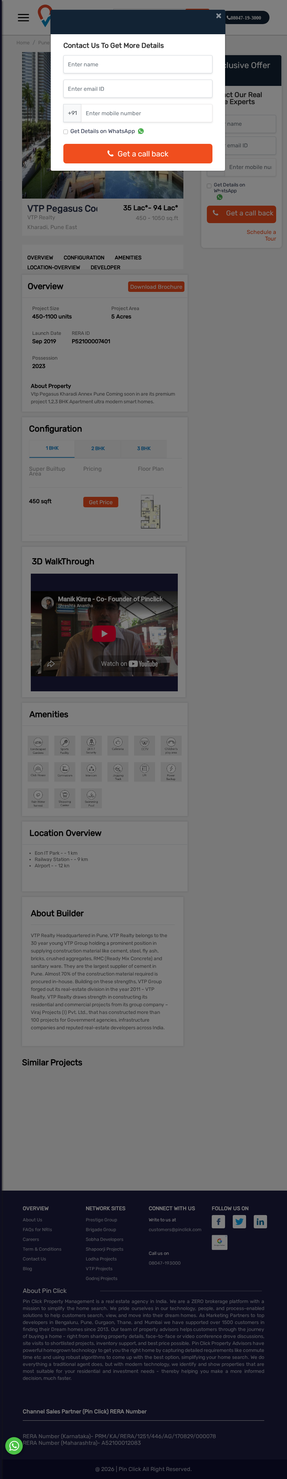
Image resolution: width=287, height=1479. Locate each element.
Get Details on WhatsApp (102, 131)
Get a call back (143, 154)
